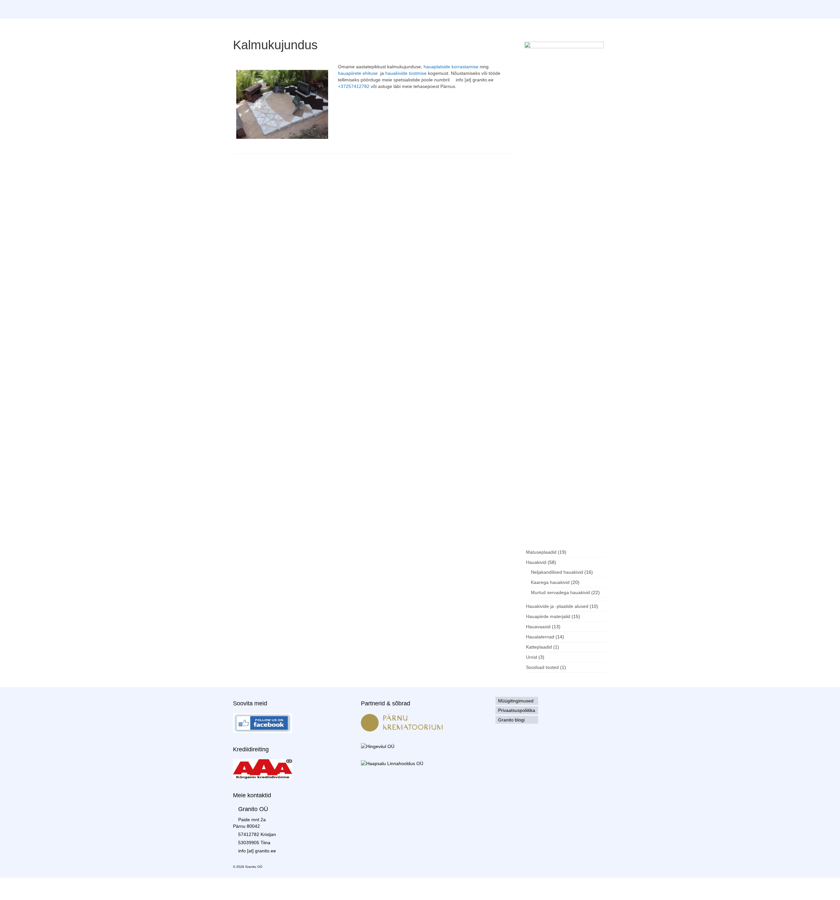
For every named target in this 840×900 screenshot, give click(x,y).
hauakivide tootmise (406, 73)
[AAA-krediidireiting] (262, 768)
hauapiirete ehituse (358, 73)
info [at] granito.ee (257, 850)
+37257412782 (353, 86)
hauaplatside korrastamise (451, 66)
